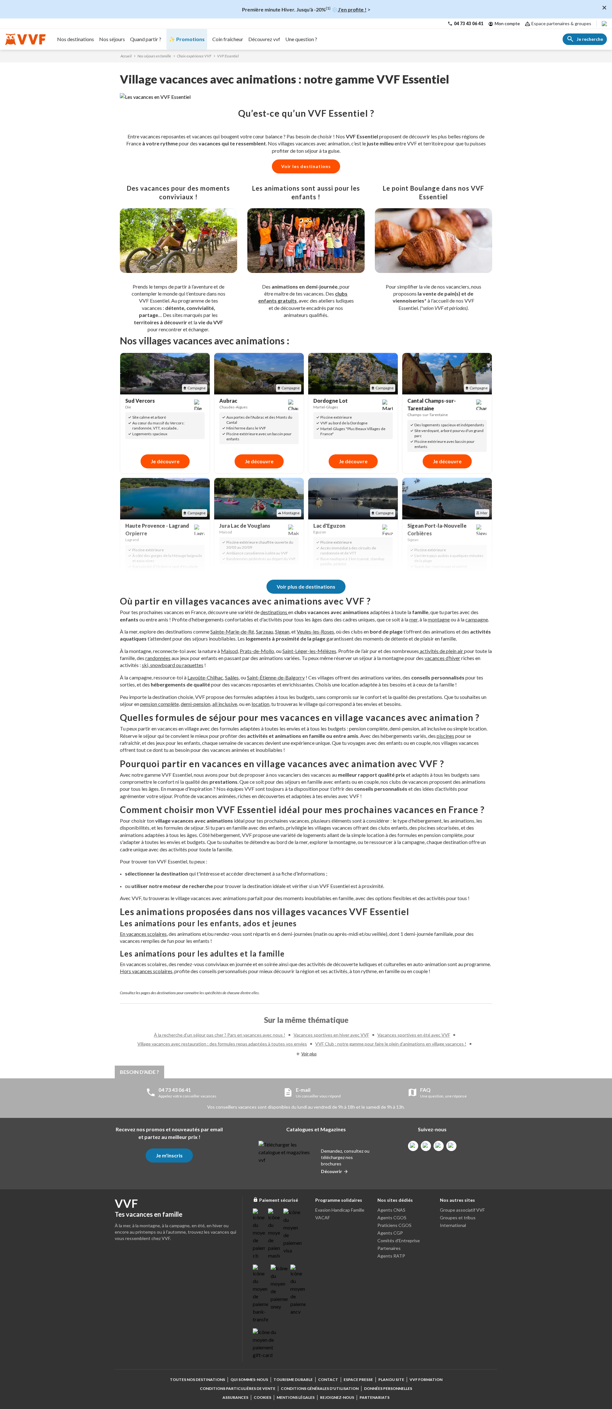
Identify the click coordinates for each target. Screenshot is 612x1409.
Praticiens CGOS (394, 1225)
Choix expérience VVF (194, 56)
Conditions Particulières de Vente (237, 1388)
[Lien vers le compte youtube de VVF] (451, 1146)
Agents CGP (390, 1233)
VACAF (322, 1217)
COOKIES (262, 1397)
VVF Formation (426, 1379)
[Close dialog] (604, 7)
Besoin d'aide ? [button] (139, 1072)
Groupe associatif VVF (462, 1210)
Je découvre (165, 461)
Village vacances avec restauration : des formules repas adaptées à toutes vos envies (222, 1043)
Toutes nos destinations (197, 1379)
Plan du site (391, 1379)
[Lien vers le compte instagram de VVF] (426, 1146)
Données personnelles (388, 1388)
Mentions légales (296, 1397)
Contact (328, 1379)
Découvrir (331, 1171)
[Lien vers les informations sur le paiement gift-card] (265, 1343)
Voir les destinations (306, 166)
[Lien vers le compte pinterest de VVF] (438, 1146)
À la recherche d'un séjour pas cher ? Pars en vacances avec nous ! (219, 1035)
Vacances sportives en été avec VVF (413, 1035)
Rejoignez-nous (337, 1397)
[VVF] (25, 39)
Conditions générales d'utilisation (320, 1388)
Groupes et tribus (458, 1217)
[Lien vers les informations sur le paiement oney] (279, 1287)
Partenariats (375, 1397)
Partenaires (389, 1248)
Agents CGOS (391, 1217)
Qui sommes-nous (249, 1379)
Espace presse (358, 1379)
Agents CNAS (391, 1210)
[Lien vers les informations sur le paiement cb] (259, 1233)
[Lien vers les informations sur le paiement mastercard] (274, 1233)
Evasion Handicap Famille (339, 1210)
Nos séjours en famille (154, 56)
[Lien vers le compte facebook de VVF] (413, 1146)
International (453, 1225)
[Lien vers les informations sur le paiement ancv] (298, 1290)
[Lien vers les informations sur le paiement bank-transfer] (260, 1294)
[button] (306, 97)
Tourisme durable (293, 1379)
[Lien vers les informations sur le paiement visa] (292, 1231)
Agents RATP (391, 1256)
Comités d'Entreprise (398, 1240)
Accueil (126, 56)
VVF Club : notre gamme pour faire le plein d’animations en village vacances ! (390, 1043)
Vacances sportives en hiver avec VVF (331, 1035)
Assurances (235, 1397)
